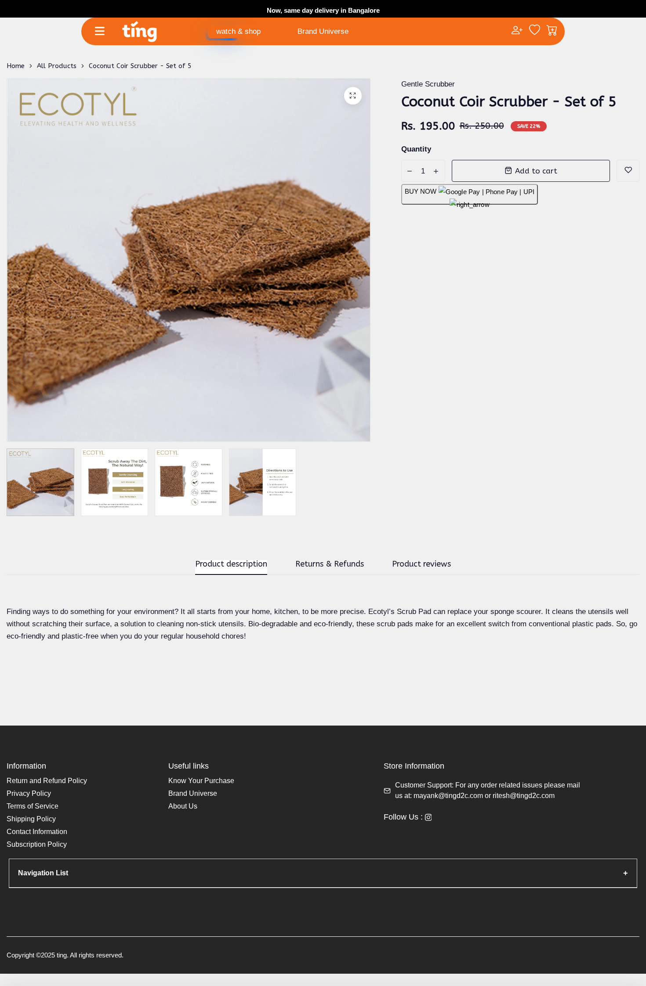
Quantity (416, 149)
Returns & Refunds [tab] (329, 564)
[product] (353, 96)
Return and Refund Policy (47, 780)
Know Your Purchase (201, 780)
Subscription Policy (37, 844)
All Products (56, 66)
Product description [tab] (231, 564)
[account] (517, 31)
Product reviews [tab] (421, 564)
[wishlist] (534, 31)
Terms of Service (32, 806)
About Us (182, 806)
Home (16, 66)
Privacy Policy (29, 793)
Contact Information (37, 831)
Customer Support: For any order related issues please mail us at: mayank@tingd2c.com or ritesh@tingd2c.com (487, 790)
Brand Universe (323, 31)
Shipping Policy (31, 819)
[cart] (552, 31)
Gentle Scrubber (428, 84)
